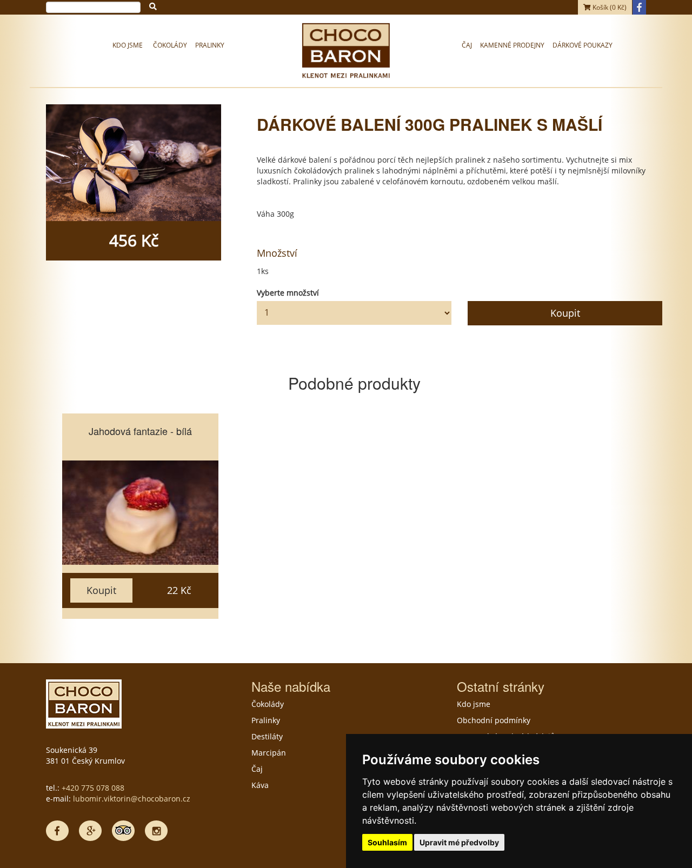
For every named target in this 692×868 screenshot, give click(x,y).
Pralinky (209, 45)
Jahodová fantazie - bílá (140, 431)
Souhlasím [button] (387, 842)
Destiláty (267, 736)
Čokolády (170, 45)
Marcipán (268, 752)
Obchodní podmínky (493, 720)
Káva (260, 785)
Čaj (467, 45)
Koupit (565, 312)
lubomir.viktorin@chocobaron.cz (131, 798)
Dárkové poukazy (583, 45)
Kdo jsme (127, 45)
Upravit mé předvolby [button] (459, 842)
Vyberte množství (288, 293)
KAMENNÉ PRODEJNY (512, 45)
